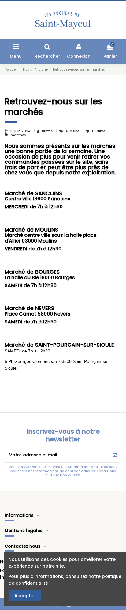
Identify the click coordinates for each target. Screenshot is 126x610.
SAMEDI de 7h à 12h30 (27, 351)
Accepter (24, 596)
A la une (72, 131)
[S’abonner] (114, 454)
